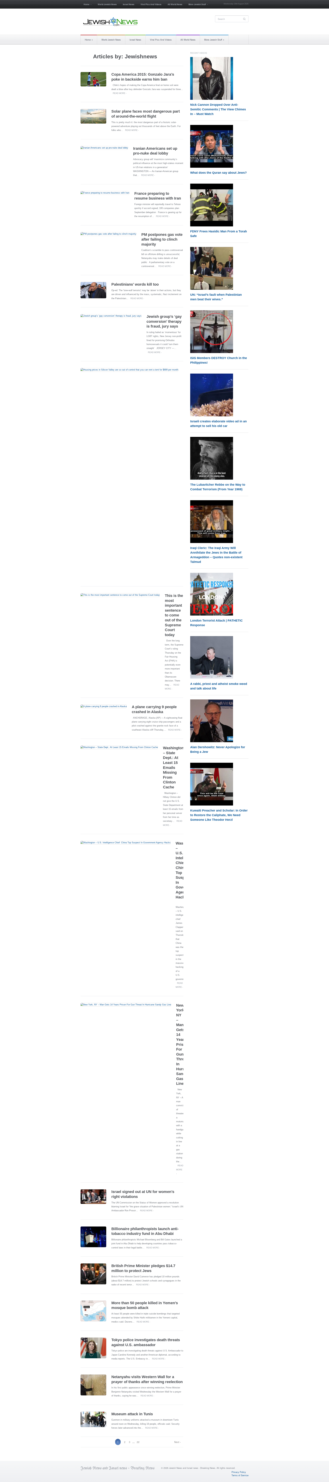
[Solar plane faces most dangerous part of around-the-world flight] (93, 116)
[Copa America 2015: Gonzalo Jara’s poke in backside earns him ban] (93, 79)
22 (138, 1442)
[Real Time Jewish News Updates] (111, 21)
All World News (175, 4)
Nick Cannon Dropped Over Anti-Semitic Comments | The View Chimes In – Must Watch (218, 109)
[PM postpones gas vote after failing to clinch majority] (108, 234)
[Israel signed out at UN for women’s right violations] (93, 1196)
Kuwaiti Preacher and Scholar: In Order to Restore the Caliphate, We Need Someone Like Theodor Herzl (219, 815)
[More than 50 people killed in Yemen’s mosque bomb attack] (93, 1311)
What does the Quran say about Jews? (218, 172)
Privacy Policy (238, 1472)
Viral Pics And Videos (151, 4)
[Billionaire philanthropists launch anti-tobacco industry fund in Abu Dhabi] (93, 1237)
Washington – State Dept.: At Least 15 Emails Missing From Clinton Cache (173, 767)
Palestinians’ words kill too (135, 284)
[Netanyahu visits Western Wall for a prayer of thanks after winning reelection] (93, 1385)
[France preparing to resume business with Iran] (105, 193)
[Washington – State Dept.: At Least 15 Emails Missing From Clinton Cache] (119, 747)
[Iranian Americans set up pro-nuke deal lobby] (104, 148)
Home (85, 5)
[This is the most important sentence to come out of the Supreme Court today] (120, 595)
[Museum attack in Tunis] (93, 1419)
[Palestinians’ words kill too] (93, 290)
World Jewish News (107, 4)
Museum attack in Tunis (132, 1414)
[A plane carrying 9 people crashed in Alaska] (104, 706)
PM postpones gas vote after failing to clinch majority (161, 239)
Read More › (119, 93)
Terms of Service (239, 1475)
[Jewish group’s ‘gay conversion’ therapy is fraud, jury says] (111, 316)
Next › (177, 1442)
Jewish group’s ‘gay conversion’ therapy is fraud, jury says (164, 321)
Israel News (128, 4)
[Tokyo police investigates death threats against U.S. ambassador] (93, 1348)
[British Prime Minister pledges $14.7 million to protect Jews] (93, 1273)
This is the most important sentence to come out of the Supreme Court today (174, 615)
